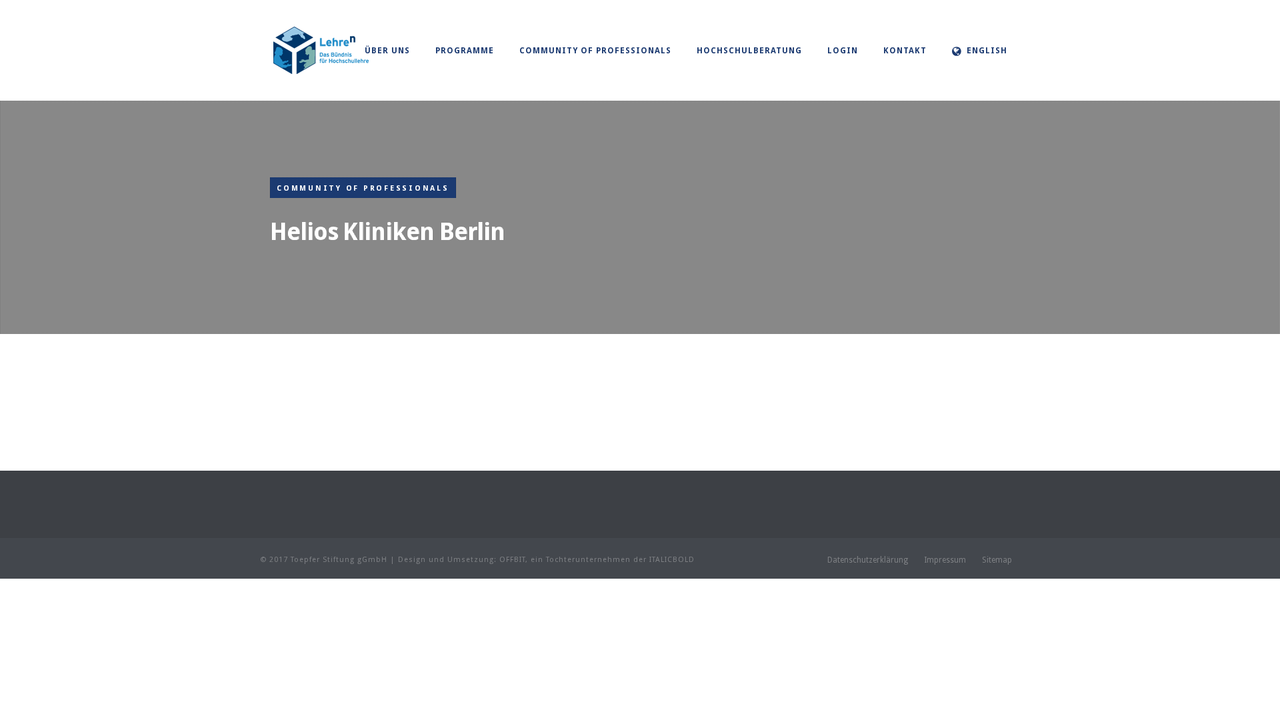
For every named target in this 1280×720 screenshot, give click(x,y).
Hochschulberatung (749, 50)
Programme (464, 50)
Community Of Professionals (595, 50)
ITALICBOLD (672, 559)
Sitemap (997, 560)
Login (842, 50)
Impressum (945, 560)
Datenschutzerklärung (867, 560)
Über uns (387, 50)
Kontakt (905, 50)
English (987, 50)
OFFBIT (512, 559)
